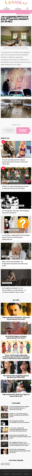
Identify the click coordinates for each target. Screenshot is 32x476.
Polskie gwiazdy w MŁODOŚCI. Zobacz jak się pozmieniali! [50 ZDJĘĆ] (16, 318)
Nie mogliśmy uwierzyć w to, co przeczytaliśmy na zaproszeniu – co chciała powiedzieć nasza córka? (14, 290)
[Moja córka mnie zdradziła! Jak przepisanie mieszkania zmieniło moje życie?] (16, 251)
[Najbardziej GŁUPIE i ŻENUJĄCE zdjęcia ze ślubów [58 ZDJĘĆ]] (16, 386)
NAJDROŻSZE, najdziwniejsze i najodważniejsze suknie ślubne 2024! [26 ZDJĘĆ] (19, 451)
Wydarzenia (19, 205)
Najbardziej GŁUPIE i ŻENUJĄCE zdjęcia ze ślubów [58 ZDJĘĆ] (16, 395)
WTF (16, 181)
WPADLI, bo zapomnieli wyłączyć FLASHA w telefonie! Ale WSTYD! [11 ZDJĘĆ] (19, 415)
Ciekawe (5, 230)
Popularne (18, 8)
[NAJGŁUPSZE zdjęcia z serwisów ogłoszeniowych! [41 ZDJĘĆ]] (16, 328)
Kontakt (26, 474)
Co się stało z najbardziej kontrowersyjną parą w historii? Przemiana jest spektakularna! (16, 237)
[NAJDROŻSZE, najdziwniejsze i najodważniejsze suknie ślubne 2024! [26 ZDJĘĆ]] (4, 451)
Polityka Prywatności (16, 474)
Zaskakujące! (13, 230)
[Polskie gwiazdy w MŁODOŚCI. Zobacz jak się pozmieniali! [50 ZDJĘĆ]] (16, 309)
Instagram (6, 154)
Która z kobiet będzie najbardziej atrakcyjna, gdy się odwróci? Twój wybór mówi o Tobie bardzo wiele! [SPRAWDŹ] (16, 357)
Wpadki (11, 181)
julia (2, 464)
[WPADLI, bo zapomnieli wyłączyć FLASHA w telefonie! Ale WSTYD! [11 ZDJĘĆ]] (16, 175)
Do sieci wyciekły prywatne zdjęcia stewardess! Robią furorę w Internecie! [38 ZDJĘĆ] (15, 162)
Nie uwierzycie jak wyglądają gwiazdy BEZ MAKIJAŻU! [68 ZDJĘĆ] (16, 376)
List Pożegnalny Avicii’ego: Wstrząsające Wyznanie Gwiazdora (19, 421)
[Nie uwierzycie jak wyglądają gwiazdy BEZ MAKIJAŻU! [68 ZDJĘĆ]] (16, 367)
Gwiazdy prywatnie (9, 205)
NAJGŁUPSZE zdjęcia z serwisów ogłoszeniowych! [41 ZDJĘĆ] (16, 337)
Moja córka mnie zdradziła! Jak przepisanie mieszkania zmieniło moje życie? (14, 264)
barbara (7, 464)
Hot (27, 8)
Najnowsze (7, 8)
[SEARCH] (30, 11)
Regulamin (7, 474)
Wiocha (5, 181)
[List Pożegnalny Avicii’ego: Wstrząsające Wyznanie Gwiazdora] (16, 200)
